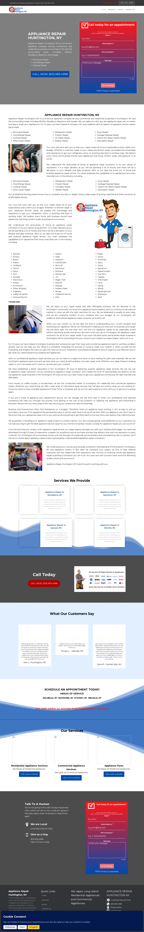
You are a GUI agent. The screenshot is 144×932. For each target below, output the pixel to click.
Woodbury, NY (50, 698)
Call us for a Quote (29, 774)
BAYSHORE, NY (65, 698)
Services (111, 9)
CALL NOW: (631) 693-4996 (50, 74)
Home (104, 9)
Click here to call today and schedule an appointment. (27, 3)
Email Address (108, 43)
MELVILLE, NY (94, 698)
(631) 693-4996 (49, 3)
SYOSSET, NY (80, 698)
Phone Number (108, 52)
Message (108, 60)
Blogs (120, 9)
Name (108, 35)
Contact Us (129, 9)
